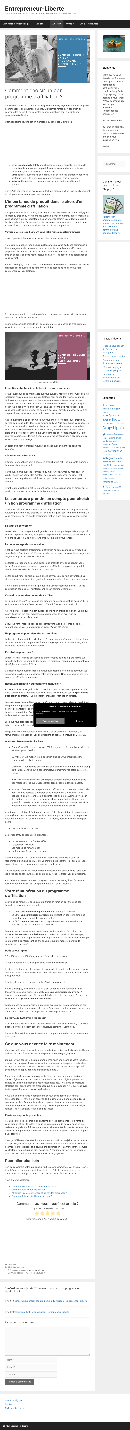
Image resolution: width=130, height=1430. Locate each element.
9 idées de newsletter (114, 356)
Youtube (106, 493)
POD (109, 465)
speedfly (118, 487)
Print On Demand (118, 465)
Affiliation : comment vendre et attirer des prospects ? (39, 1193)
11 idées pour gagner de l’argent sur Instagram (113, 349)
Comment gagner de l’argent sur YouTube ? (26, 1273)
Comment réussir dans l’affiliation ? (29, 1189)
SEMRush (112, 478)
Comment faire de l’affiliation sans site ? (32, 1196)
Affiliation (56, 24)
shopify (108, 486)
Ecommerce (119, 434)
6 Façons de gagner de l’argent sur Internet (26, 1270)
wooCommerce (113, 490)
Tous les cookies (50, 721)
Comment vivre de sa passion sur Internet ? (34, 1186)
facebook (116, 441)
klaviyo (119, 458)
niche (105, 465)
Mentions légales (13, 1400)
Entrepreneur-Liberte (34, 8)
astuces (105, 412)
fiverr (114, 444)
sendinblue (108, 481)
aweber (107, 419)
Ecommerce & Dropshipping (15, 24)
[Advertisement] (47, 144)
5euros (106, 405)
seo (115, 481)
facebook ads (107, 444)
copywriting (119, 423)
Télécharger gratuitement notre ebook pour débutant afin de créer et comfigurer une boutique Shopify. (113, 225)
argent (116, 408)
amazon (20, 1267)
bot (119, 420)
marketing (107, 462)
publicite (112, 472)
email (105, 438)
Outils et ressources (89, 24)
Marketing (40, 24)
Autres (69, 24)
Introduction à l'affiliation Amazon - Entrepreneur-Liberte (40, 1312)
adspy (112, 405)
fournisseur (115, 448)
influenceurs (108, 454)
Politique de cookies (15, 1408)
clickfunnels (108, 423)
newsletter (117, 461)
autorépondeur (111, 415)
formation (107, 447)
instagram (109, 458)
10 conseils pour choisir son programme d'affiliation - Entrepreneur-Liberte (49, 1301)
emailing (111, 438)
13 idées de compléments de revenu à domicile (112, 377)
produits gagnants (110, 468)
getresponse (115, 450)
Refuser (79, 721)
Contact (9, 1404)
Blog (114, 419)
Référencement (108, 475)
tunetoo (105, 490)
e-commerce (109, 434)
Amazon (16, 789)
